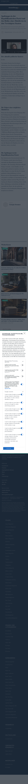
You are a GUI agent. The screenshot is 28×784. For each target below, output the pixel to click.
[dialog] (14, 392)
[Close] (24, 333)
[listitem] (14, 361)
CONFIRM (8, 448)
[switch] (22, 365)
